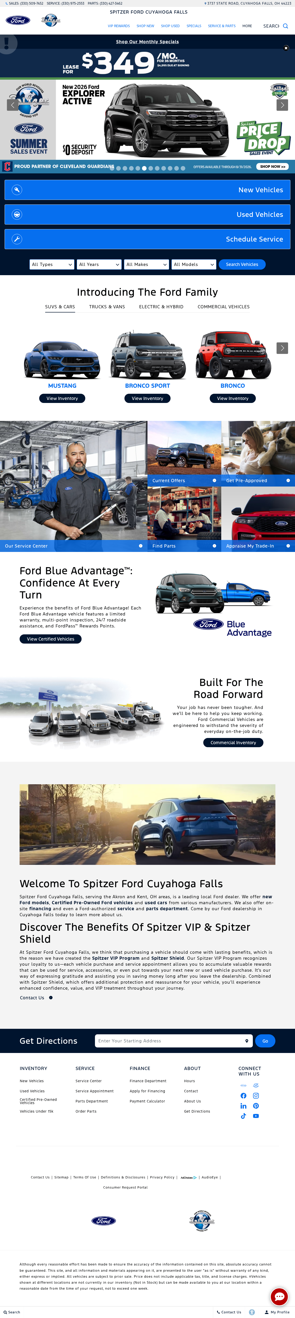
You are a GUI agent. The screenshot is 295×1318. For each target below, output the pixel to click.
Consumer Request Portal (125, 1187)
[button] (286, 48)
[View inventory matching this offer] (147, 111)
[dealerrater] (256, 1086)
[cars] (244, 1086)
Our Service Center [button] (26, 546)
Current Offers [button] (169, 480)
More (247, 27)
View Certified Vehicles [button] (50, 639)
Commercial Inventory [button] (233, 742)
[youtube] (256, 1116)
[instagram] (256, 1096)
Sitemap (61, 1177)
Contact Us (40, 1177)
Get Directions (197, 1111)
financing (40, 908)
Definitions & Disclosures (123, 1177)
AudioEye (210, 1177)
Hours (189, 1081)
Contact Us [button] (33, 997)
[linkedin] (244, 1106)
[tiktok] (244, 1116)
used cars (156, 902)
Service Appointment (95, 1091)
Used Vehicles (32, 1091)
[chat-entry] (279, 1297)
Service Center (89, 1081)
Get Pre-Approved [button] (246, 480)
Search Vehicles (242, 264)
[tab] (60, 308)
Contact (191, 1091)
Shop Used (170, 26)
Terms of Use (84, 1177)
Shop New (145, 26)
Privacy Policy (162, 1177)
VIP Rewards (119, 26)
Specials (194, 26)
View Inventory (62, 398)
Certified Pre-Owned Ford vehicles (92, 902)
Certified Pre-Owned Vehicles (38, 1101)
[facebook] (244, 1096)
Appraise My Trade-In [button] (250, 546)
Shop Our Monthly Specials (147, 41)
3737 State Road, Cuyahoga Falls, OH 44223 (249, 3)
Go (265, 1041)
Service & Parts (222, 26)
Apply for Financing (147, 1091)
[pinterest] (256, 1106)
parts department (167, 908)
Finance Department (148, 1081)
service (126, 908)
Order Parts (86, 1111)
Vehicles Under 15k (36, 1111)
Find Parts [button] (164, 546)
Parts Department (92, 1101)
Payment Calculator (147, 1101)
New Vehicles (32, 1081)
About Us (192, 1101)
